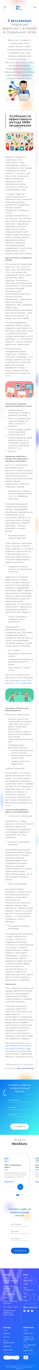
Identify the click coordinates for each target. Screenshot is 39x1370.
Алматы (6, 1333)
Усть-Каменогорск (9, 1341)
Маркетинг (28, 1280)
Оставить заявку (12, 1357)
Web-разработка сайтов (10, 1281)
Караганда (7, 1350)
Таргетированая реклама (10, 1302)
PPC (25, 1297)
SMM (26, 1284)
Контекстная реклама (8, 1287)
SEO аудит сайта (10, 1307)
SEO (25, 1293)
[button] (17, 1195)
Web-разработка (29, 1289)
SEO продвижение (9, 1293)
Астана (6, 1337)
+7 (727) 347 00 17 (19, 2)
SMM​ (5, 1298)
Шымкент (7, 1346)
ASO (25, 1301)
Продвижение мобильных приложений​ (9, 1313)
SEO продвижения (24, 683)
